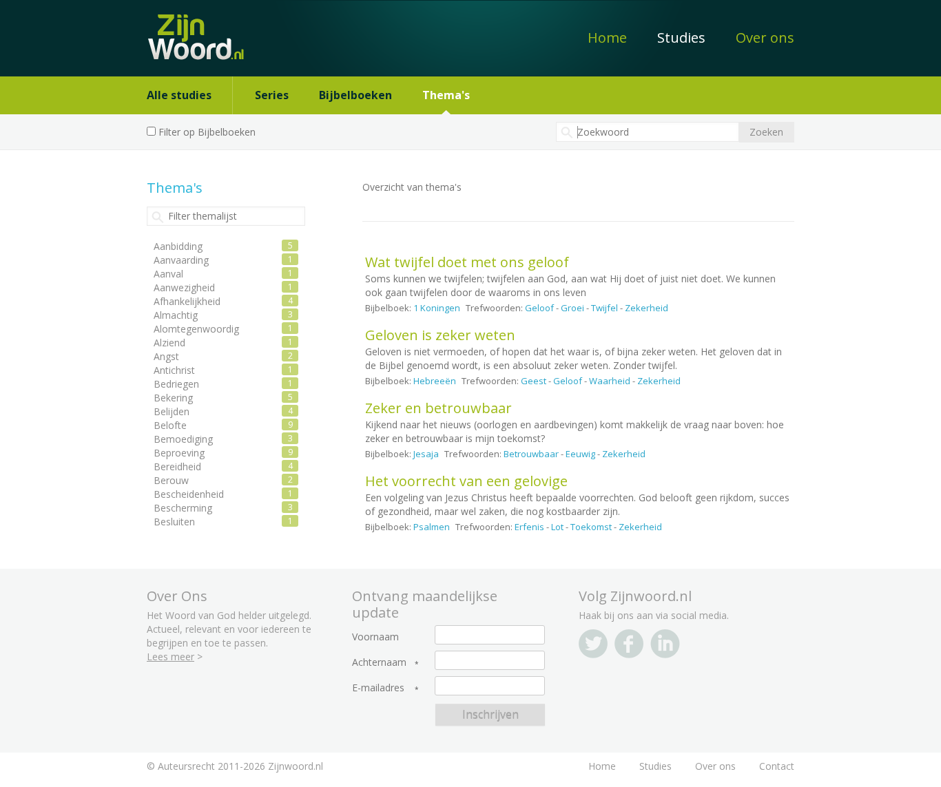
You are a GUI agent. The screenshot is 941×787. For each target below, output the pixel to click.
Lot (557, 527)
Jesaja (426, 454)
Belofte (170, 425)
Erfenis (529, 527)
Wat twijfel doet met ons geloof (467, 262)
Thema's (446, 95)
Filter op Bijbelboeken (207, 131)
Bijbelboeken (355, 95)
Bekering (173, 397)
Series (272, 95)
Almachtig (176, 315)
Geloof (539, 308)
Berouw (171, 480)
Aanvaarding (181, 259)
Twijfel (604, 308)
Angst (166, 356)
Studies (681, 37)
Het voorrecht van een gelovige (466, 481)
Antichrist (174, 370)
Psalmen (431, 527)
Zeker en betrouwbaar (438, 408)
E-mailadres (378, 688)
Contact (776, 766)
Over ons (765, 37)
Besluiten (174, 521)
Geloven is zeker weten (440, 335)
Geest (533, 381)
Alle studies (179, 95)
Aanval (168, 273)
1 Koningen (436, 308)
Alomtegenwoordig (196, 328)
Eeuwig (580, 454)
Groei (572, 308)
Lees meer (170, 656)
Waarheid (609, 381)
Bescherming (183, 507)
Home (607, 37)
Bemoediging (183, 438)
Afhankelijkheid (187, 301)
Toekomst (591, 527)
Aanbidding (178, 246)
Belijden (171, 411)
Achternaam (379, 662)
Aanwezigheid (184, 287)
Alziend (169, 342)
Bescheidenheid (189, 494)
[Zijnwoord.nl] (201, 30)
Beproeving (179, 452)
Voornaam (375, 637)
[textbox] (647, 132)
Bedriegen (176, 383)
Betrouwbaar (531, 454)
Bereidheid (177, 466)
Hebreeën (434, 381)
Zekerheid (646, 308)
